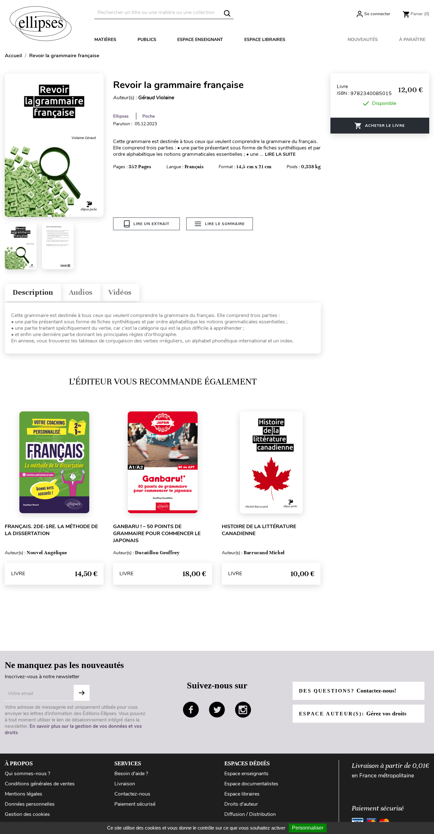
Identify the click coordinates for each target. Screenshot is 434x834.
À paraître (412, 40)
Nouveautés (363, 40)
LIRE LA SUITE (280, 154)
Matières (105, 40)
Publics (147, 40)
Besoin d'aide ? (131, 773)
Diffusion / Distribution (250, 814)
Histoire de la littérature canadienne (259, 530)
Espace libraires (264, 40)
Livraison (124, 783)
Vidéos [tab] (120, 292)
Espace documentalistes (251, 783)
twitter (217, 710)
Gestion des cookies (27, 814)
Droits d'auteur (241, 804)
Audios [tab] (80, 292)
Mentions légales (23, 793)
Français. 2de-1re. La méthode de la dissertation (51, 530)
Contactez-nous (132, 793)
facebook (191, 710)
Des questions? (347, 690)
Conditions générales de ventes (40, 783)
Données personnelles (30, 804)
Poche (148, 116)
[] (227, 13)
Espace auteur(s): (352, 713)
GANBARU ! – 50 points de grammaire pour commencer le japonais (156, 533)
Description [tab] (33, 292)
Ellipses (121, 116)
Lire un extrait (151, 223)
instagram (243, 710)
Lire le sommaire (225, 223)
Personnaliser (307, 828)
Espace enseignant (200, 40)
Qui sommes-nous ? (27, 773)
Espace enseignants (246, 773)
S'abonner (82, 693)
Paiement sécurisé (134, 804)
